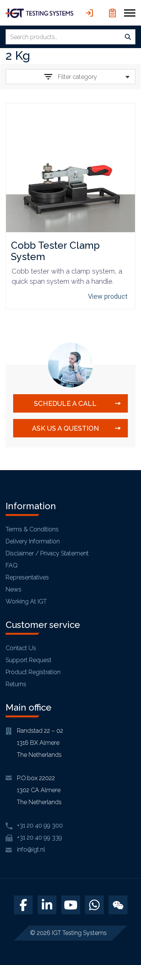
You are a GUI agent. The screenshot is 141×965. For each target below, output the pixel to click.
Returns (16, 684)
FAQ (12, 565)
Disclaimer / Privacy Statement (47, 553)
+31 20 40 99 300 (40, 825)
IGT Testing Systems (79, 932)
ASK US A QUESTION (65, 428)
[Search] (127, 37)
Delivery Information (33, 541)
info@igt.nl (31, 849)
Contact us (21, 648)
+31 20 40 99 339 (39, 837)
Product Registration (33, 672)
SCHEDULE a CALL (65, 403)
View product (107, 296)
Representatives (27, 577)
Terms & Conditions (32, 529)
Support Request (29, 660)
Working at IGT (26, 601)
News (13, 589)
